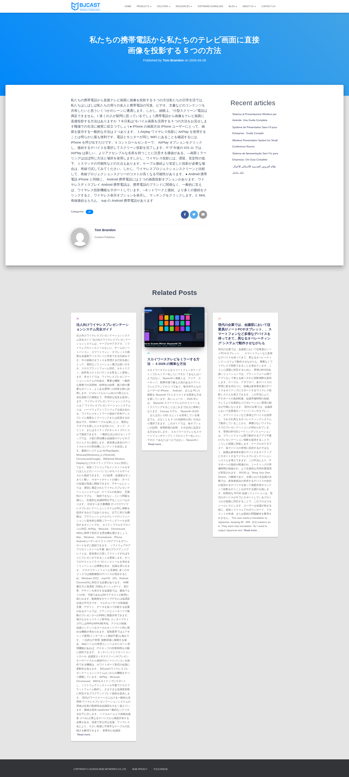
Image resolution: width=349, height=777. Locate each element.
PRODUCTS (143, 6)
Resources (183, 6)
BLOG (232, 6)
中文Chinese (161, 769)
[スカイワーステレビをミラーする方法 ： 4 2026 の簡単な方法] (174, 326)
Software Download (210, 6)
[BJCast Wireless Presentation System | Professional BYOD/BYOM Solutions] (85, 6)
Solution (163, 6)
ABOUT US (248, 6)
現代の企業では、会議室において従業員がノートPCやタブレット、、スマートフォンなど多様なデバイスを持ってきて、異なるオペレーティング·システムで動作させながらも (245, 334)
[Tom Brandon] (80, 236)
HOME (128, 6)
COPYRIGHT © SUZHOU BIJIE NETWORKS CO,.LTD (100, 769)
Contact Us (268, 6)
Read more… (85, 734)
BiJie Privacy (139, 769)
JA (89, 212)
